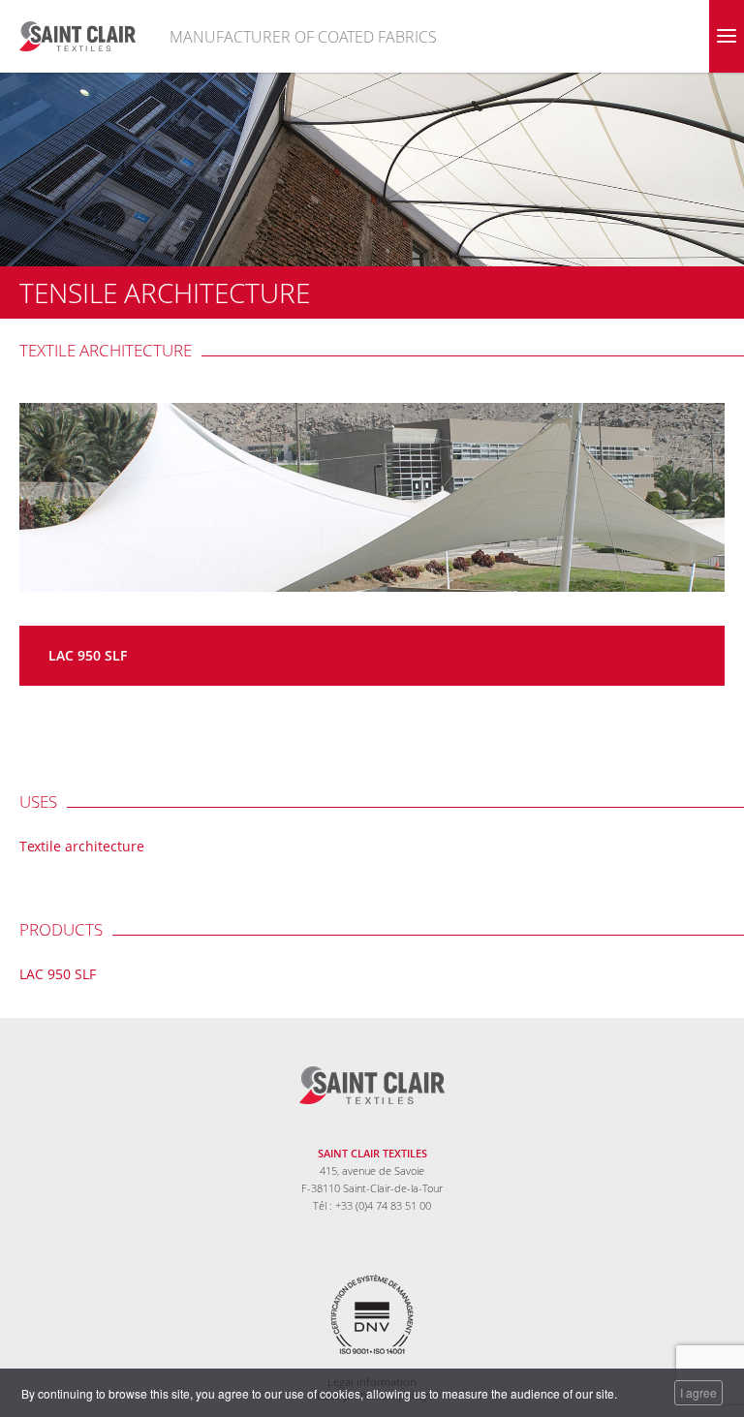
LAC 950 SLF (87, 655)
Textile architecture (105, 350)
